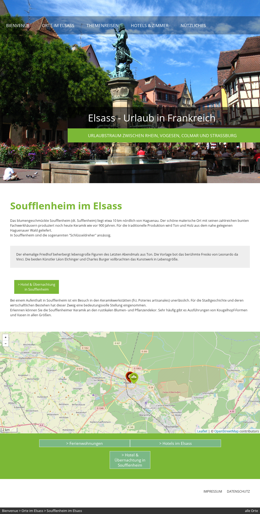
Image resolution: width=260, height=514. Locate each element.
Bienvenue (18, 25)
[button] (133, 378)
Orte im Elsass (58, 25)
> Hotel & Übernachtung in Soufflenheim (36, 287)
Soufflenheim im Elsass (64, 511)
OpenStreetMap (226, 431)
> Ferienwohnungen (84, 443)
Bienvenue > (11, 511)
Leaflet (202, 431)
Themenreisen (103, 25)
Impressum (213, 491)
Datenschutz (238, 491)
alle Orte (251, 511)
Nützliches (193, 25)
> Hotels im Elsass (175, 443)
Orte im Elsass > (34, 511)
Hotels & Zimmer (149, 25)
